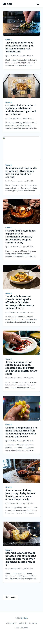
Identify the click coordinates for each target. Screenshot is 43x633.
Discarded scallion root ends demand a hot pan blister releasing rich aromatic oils (19, 47)
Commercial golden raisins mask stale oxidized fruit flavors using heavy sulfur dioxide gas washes (21, 432)
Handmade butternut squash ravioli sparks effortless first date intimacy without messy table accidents (19, 302)
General (8, 39)
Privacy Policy (11, 623)
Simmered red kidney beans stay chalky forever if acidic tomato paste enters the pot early (20, 495)
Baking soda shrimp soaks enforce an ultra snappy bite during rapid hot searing (21, 172)
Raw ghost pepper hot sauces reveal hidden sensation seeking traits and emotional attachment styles (21, 367)
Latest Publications (21, 627)
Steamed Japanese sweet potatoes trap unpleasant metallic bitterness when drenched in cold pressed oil (20, 558)
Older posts (10, 597)
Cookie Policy (22, 623)
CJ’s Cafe (7, 3)
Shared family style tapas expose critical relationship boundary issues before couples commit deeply (20, 236)
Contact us (33, 623)
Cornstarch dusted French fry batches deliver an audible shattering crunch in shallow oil (20, 110)
